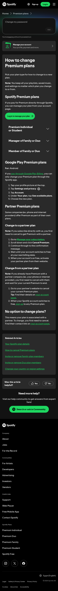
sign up (19, 303)
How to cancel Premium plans (20, 350)
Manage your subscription (30, 239)
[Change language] (28, 4)
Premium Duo (9, 536)
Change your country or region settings (24, 368)
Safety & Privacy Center (16, 582)
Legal (4, 582)
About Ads (14, 587)
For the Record (9, 450)
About (5, 438)
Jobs (4, 444)
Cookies (5, 587)
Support (6, 499)
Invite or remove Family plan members (24, 356)
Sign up (35, 4)
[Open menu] (54, 4)
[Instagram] (5, 563)
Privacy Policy (32, 582)
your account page (39, 323)
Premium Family (10, 542)
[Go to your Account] (51, 46)
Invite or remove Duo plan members (23, 362)
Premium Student (11, 548)
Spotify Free (8, 553)
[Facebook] (23, 563)
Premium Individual (12, 530)
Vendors (6, 487)
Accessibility (24, 587)
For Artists (7, 463)
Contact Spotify (10, 517)
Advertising (8, 475)
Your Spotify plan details (17, 343)
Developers (8, 469)
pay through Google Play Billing (27, 173)
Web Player (8, 505)
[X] (14, 563)
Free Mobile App (10, 511)
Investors (6, 481)
